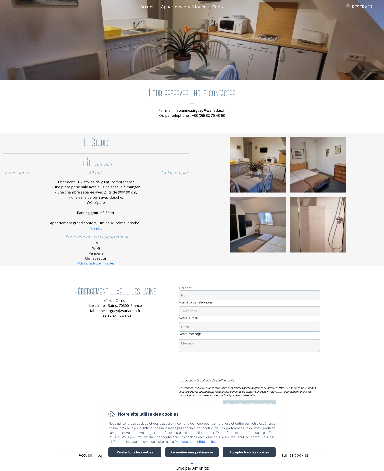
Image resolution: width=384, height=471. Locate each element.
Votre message (190, 334)
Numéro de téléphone (196, 302)
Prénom (185, 288)
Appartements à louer (183, 7)
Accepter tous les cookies (249, 452)
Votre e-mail (188, 318)
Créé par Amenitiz (192, 468)
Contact (220, 7)
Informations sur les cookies (282, 455)
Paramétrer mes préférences (192, 452)
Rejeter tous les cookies (135, 452)
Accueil (147, 7)
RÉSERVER (362, 7)
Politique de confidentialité (195, 442)
